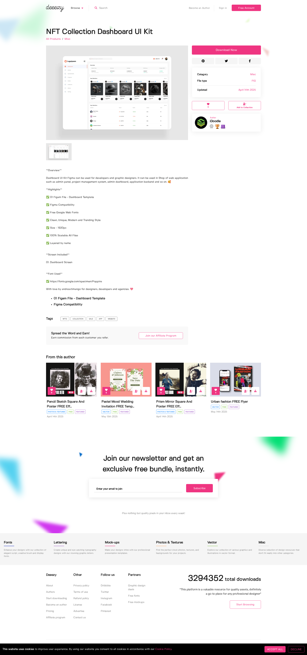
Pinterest (106, 611)
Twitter (105, 592)
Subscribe (199, 488)
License (77, 605)
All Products (54, 39)
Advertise (78, 611)
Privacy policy (81, 585)
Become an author (56, 605)
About (49, 585)
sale (91, 319)
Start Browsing (245, 604)
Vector (106, 412)
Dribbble (105, 585)
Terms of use (80, 592)
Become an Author (199, 8)
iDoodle (215, 121)
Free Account (246, 8)
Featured (80, 412)
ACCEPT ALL (275, 649)
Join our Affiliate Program (160, 336)
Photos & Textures (56, 412)
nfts (65, 319)
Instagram (106, 598)
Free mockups (136, 602)
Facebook (106, 605)
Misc (67, 39)
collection (78, 319)
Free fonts (134, 596)
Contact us (79, 617)
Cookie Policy (163, 649)
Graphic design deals (136, 587)
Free (71, 412)
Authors (50, 592)
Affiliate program (55, 617)
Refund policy (81, 598)
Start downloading (56, 598)
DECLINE (296, 649)
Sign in (223, 8)
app (100, 319)
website (111, 319)
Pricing (50, 611)
